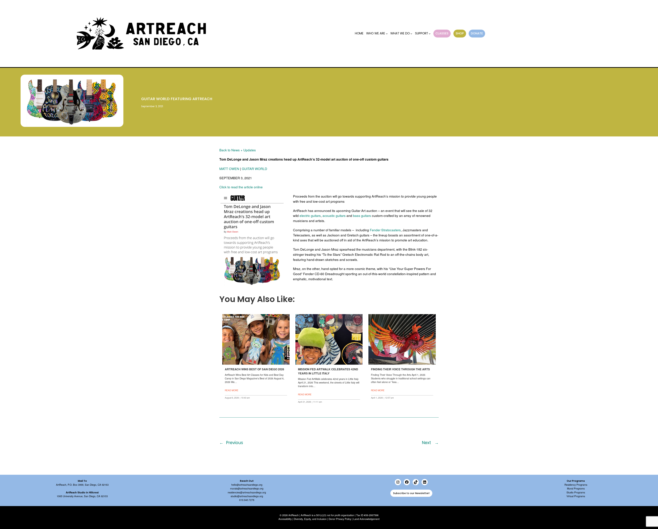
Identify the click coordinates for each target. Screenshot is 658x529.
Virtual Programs (575, 496)
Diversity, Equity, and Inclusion (310, 519)
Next (427, 442)
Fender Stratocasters (385, 230)
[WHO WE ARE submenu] (387, 34)
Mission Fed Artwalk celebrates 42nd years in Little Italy (328, 371)
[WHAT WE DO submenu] (411, 34)
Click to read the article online (241, 187)
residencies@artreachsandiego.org (247, 492)
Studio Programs (575, 492)
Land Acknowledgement (366, 519)
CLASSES (441, 33)
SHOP (460, 33)
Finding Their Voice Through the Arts (400, 369)
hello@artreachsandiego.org (246, 484)
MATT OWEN (229, 168)
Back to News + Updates (237, 150)
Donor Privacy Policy (340, 519)
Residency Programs (575, 484)
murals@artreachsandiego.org (246, 488)
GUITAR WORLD (254, 168)
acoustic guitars (334, 215)
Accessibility (285, 519)
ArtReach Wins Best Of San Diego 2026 (254, 369)
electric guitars (310, 215)
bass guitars (362, 215)
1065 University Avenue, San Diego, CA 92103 (82, 496)
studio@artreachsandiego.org (247, 496)
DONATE (477, 33)
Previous (234, 442)
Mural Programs (576, 488)
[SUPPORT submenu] (430, 34)
